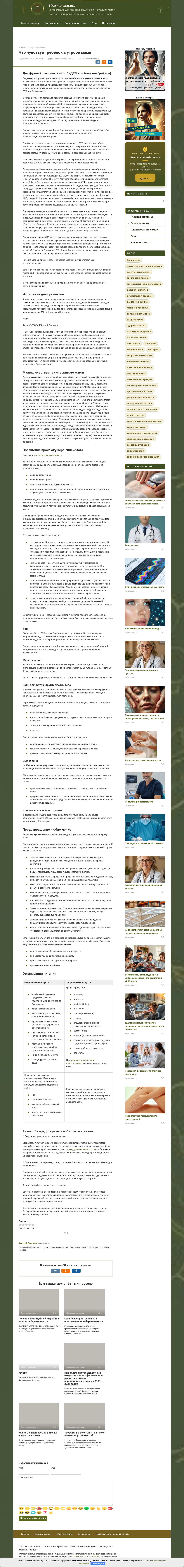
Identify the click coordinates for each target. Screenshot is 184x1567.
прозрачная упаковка (139, 391)
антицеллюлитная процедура (144, 266)
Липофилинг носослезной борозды (143, 628)
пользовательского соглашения (84, 1556)
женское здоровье (137, 307)
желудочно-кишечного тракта (83, 1149)
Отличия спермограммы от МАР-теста (144, 587)
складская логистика (139, 403)
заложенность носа (138, 313)
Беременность (52, 23)
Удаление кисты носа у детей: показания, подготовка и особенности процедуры (144, 1026)
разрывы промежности (141, 397)
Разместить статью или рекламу (112, 1534)
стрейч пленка (135, 415)
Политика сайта (64, 1534)
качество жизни (136, 337)
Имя (21, 1468)
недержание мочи (138, 361)
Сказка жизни (62, 5)
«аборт (23, 1372)
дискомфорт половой (139, 295)
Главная (25, 1534)
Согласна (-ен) (98, 1564)
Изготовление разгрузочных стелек (143, 760)
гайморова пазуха (138, 277)
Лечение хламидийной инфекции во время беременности (39, 1320)
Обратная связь (43, 1534)
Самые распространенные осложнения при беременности (83, 1320)
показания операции (139, 379)
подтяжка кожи (136, 373)
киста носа (133, 343)
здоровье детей (136, 325)
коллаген (150, 343)
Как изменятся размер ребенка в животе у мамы (38, 1434)
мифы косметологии (139, 355)
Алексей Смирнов (28, 1243)
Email (53, 1468)
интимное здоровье (139, 331)
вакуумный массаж (138, 272)
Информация (108, 23)
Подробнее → (145, 179)
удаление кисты (136, 426)
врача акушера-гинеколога (48, 455)
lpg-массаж (133, 260)
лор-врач (153, 349)
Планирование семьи (75, 23)
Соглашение (84, 1534)
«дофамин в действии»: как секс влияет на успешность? (84, 1434)
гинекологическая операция (144, 283)
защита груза (135, 319)
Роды (94, 23)
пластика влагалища (139, 367)
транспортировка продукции (144, 421)
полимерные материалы (141, 385)
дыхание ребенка (137, 301)
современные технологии (142, 409)
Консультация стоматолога (139, 801)
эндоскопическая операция (143, 456)
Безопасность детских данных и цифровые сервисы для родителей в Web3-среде (143, 977)
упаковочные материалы (142, 433)
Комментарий (26, 1477)
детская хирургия (137, 289)
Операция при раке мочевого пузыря (144, 843)
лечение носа (135, 349)
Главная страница (30, 23)
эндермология (135, 450)
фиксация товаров (138, 444)
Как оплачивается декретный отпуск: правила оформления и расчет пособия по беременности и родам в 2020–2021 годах (83, 1378)
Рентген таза (131, 545)
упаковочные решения (140, 438)
